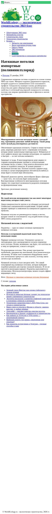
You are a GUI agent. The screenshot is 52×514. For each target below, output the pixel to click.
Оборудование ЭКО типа (16, 33)
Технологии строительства (17, 39)
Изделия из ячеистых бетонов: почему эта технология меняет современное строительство (28, 295)
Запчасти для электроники (22, 43)
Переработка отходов (14, 35)
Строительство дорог (14, 37)
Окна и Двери (17, 47)
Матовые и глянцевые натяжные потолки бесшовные (27, 277)
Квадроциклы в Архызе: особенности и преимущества (28, 313)
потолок (12, 281)
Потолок (15, 54)
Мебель (15, 52)
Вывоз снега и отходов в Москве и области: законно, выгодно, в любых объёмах (27, 308)
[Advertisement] (21, 369)
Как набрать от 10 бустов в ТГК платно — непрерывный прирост (23, 317)
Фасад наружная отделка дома (24, 45)
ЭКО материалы (18, 49)
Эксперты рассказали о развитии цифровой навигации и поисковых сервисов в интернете (28, 300)
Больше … (10, 41)
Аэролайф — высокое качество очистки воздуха (25, 311)
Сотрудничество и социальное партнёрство (29, 56)
